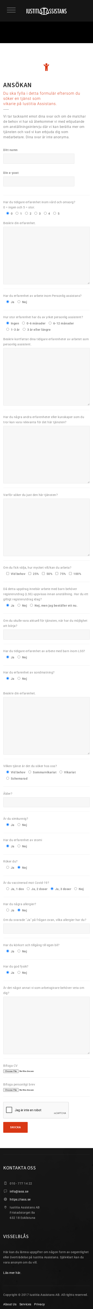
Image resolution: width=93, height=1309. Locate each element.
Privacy (39, 1304)
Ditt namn (10, 150)
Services (25, 1304)
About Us (9, 1304)
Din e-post (11, 173)
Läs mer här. (12, 1272)
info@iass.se (19, 1191)
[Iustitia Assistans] (46, 11)
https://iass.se (20, 1199)
